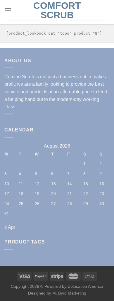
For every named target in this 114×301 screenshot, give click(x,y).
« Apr (9, 227)
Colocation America (85, 286)
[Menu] (7, 10)
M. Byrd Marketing (68, 293)
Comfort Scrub (57, 10)
